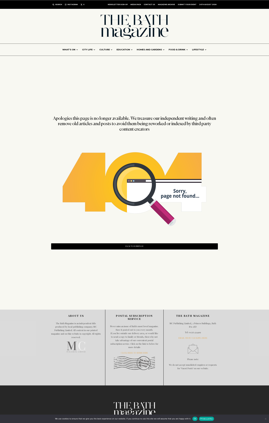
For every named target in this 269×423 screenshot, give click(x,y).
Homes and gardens (149, 49)
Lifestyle (198, 49)
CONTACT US (149, 4)
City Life (87, 49)
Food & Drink (177, 49)
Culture (104, 49)
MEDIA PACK (135, 4)
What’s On (68, 49)
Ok (195, 419)
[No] (265, 418)
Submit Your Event (187, 4)
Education (123, 49)
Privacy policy (206, 419)
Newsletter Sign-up (118, 4)
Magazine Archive (166, 4)
